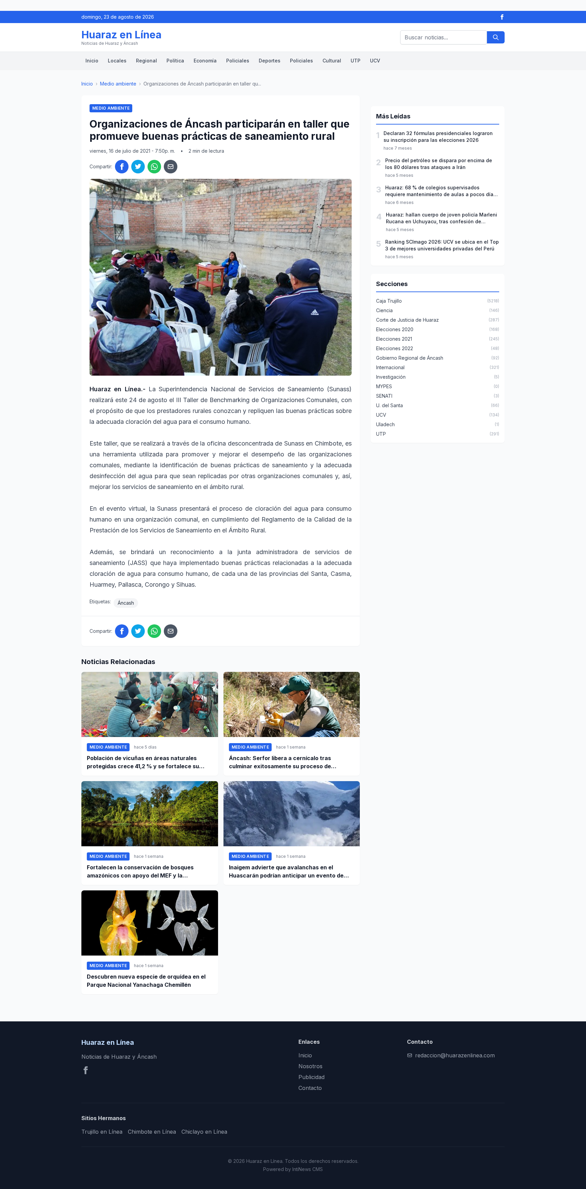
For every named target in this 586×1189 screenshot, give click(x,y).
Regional (146, 60)
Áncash (126, 603)
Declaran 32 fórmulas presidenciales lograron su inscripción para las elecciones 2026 (438, 136)
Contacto (310, 1087)
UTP (355, 60)
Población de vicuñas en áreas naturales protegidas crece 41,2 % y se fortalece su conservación (143, 762)
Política (175, 60)
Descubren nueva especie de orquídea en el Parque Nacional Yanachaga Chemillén (146, 980)
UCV (375, 60)
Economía (205, 60)
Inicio (91, 60)
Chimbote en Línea (152, 1131)
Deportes (269, 60)
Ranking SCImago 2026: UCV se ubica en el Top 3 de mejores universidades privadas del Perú (442, 245)
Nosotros (310, 1066)
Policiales (237, 60)
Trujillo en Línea (101, 1131)
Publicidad (311, 1077)
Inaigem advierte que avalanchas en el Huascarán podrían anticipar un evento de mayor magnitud (286, 872)
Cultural (332, 60)
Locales (117, 60)
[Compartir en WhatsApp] (154, 166)
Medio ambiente (118, 84)
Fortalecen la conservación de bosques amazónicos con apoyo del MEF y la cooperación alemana (140, 872)
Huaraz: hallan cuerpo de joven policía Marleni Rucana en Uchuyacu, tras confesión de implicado (441, 218)
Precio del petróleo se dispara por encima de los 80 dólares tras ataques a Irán (438, 163)
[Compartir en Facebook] (122, 166)
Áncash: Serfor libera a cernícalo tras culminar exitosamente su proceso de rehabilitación (280, 762)
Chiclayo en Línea (204, 1131)
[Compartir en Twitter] (138, 166)
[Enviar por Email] (170, 166)
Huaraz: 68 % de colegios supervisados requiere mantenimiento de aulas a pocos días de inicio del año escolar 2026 (440, 191)
